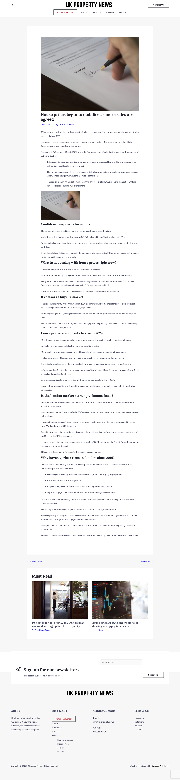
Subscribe (153, 674)
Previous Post (34, 561)
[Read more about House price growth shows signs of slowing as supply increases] (120, 600)
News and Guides (65, 740)
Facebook (139, 718)
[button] (12, 4)
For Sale (35, 630)
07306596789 (99, 731)
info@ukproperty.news (103, 721)
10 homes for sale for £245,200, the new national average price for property (58, 624)
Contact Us (96, 12)
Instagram (139, 721)
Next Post (147, 561)
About (84, 12)
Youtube (138, 725)
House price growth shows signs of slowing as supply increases (115, 624)
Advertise (110, 12)
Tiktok (138, 729)
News (121, 12)
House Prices (48, 124)
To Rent (60, 747)
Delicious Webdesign (160, 766)
